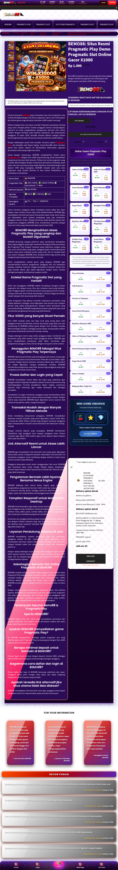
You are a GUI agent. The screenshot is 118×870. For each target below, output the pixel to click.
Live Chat (101, 867)
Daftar (59, 866)
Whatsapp (80, 867)
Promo (16, 867)
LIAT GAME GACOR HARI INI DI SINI (90, 134)
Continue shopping (90, 565)
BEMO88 (5, 33)
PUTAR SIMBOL (91, 434)
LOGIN (103, 2)
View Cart (90, 556)
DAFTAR (112, 2)
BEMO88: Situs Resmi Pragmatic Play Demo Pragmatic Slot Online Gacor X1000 (50, 8)
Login (38, 867)
